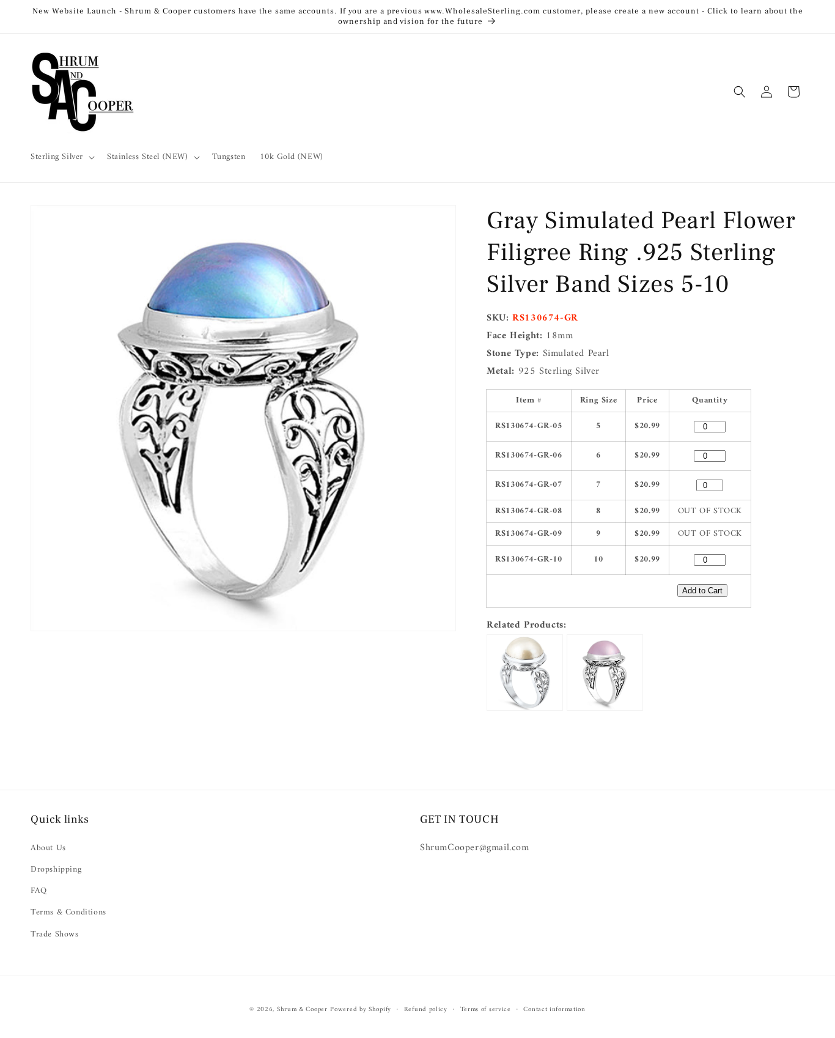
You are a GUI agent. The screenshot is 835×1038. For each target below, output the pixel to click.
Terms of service (485, 1009)
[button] (61, 157)
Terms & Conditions (68, 912)
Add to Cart (702, 590)
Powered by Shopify (360, 1009)
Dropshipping (56, 869)
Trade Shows (55, 934)
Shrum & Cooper (302, 1009)
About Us (48, 848)
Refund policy (425, 1009)
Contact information (554, 1009)
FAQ (39, 891)
